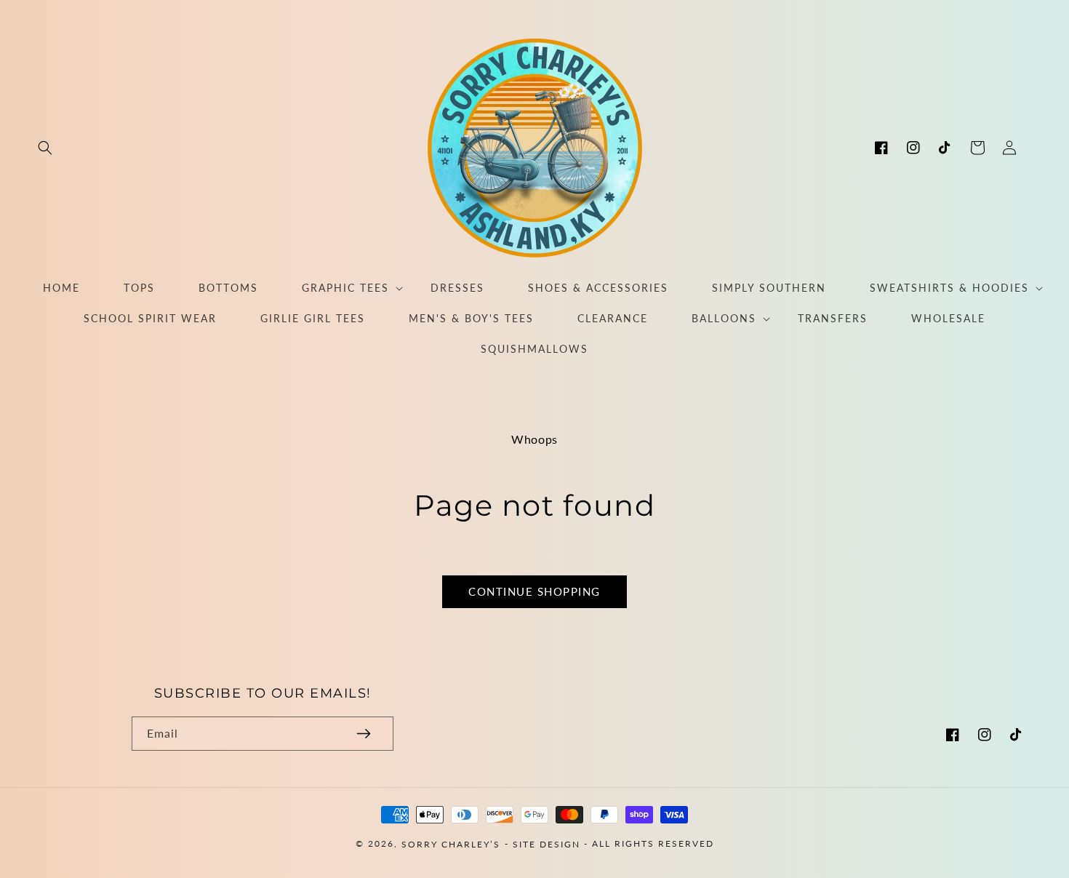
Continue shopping (534, 591)
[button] (45, 148)
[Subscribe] (364, 734)
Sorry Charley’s (450, 844)
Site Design (546, 844)
